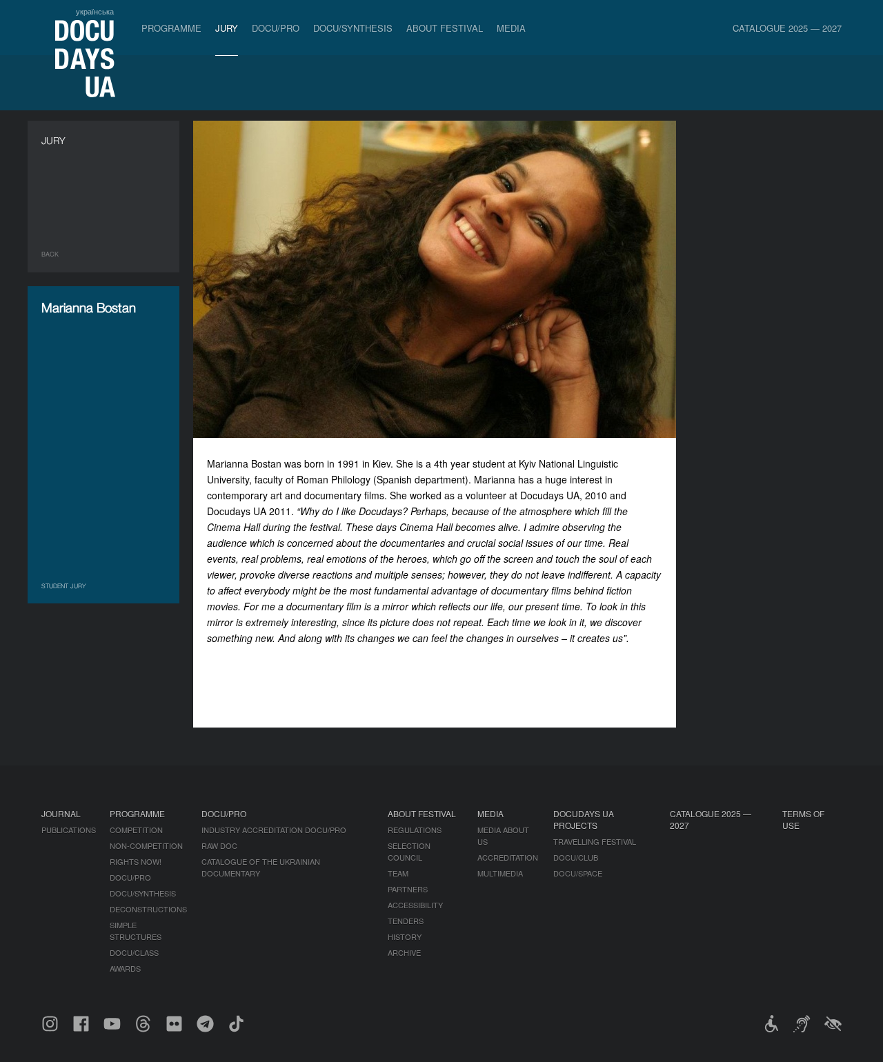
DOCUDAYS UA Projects (583, 819)
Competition (136, 829)
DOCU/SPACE (577, 873)
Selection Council (409, 851)
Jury (226, 27)
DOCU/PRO (275, 27)
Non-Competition (146, 845)
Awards (125, 968)
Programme (171, 27)
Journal (61, 813)
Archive (404, 952)
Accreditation (507, 857)
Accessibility (415, 904)
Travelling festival (594, 841)
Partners (408, 888)
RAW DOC (219, 845)
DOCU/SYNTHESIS (353, 27)
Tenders (406, 920)
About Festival (444, 27)
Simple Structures (135, 930)
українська (95, 11)
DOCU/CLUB (575, 857)
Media (511, 27)
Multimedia (500, 873)
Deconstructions (148, 908)
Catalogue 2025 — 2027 (787, 27)
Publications (68, 829)
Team (398, 873)
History (404, 936)
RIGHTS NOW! (135, 861)
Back (50, 254)
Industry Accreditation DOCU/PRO (273, 829)
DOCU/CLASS (134, 952)
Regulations (415, 829)
